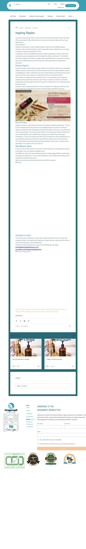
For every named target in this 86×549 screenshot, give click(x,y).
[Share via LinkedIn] (24, 321)
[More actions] (70, 28)
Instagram (29, 427)
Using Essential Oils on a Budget (20, 359)
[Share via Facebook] (16, 321)
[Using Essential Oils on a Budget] (25, 347)
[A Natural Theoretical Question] (60, 347)
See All (74, 336)
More (70, 16)
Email (39, 431)
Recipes (50, 16)
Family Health (60, 16)
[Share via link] (28, 321)
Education (22, 16)
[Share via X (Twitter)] (20, 321)
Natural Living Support (36, 16)
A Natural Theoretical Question (54, 359)
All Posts (13, 16)
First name (40, 423)
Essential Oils (18, 315)
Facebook (29, 424)
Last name (67, 423)
